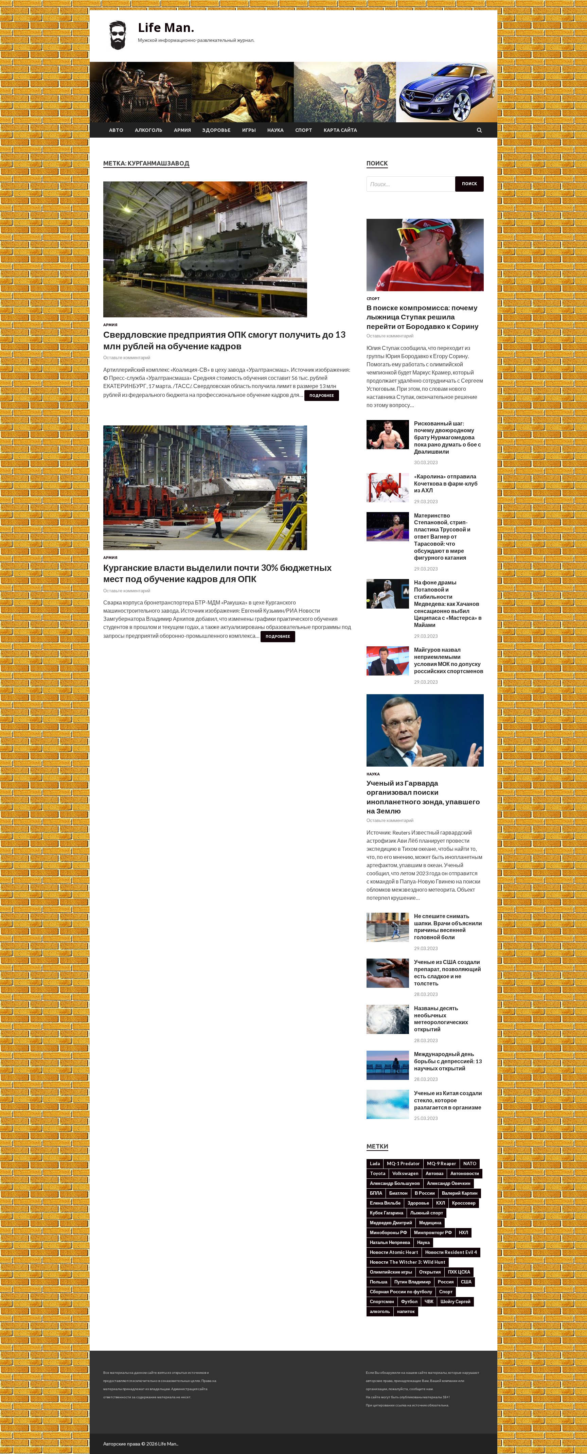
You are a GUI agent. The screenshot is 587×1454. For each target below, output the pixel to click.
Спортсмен (382, 1301)
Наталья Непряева (390, 1242)
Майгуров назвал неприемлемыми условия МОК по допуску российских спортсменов (448, 660)
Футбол (409, 1301)
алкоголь (380, 1311)
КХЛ (440, 1203)
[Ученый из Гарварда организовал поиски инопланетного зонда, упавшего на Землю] (425, 768)
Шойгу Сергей (455, 1301)
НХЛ (463, 1232)
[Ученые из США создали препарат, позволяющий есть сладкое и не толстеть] (388, 985)
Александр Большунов (395, 1183)
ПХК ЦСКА (459, 1272)
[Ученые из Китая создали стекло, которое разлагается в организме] (388, 1117)
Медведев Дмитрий (391, 1222)
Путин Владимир (412, 1281)
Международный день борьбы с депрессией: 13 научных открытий (448, 1061)
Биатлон (398, 1193)
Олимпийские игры (391, 1272)
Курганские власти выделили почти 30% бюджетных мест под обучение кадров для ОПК (217, 573)
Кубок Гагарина (386, 1212)
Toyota (377, 1173)
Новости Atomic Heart (394, 1252)
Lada (375, 1163)
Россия (446, 1281)
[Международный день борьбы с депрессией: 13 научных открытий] (388, 1077)
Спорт (303, 130)
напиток (406, 1311)
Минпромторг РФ (433, 1232)
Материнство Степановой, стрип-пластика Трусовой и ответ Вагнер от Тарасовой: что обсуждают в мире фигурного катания (442, 536)
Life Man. (166, 27)
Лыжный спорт (426, 1212)
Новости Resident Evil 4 (451, 1252)
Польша (378, 1281)
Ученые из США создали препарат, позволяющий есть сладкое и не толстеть (447, 972)
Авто (116, 130)
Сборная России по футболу (401, 1291)
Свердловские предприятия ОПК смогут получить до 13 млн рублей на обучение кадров (224, 340)
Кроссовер (464, 1203)
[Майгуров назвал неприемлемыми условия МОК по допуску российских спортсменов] (388, 673)
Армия (182, 130)
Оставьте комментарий (126, 357)
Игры (249, 130)
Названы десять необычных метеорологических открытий (441, 1018)
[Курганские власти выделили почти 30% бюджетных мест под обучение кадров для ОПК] (228, 490)
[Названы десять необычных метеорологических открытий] (388, 1032)
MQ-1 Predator (403, 1163)
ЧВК (429, 1301)
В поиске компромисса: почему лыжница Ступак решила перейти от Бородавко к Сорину (423, 316)
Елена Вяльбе (385, 1203)
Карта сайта (340, 130)
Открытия (430, 1272)
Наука (275, 130)
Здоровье (216, 130)
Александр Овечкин (448, 1183)
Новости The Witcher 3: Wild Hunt (407, 1262)
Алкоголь (148, 130)
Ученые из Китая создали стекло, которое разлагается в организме (448, 1100)
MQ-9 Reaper (441, 1163)
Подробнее (321, 395)
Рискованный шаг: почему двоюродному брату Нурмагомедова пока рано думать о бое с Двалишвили (447, 437)
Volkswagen (405, 1173)
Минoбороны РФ (388, 1232)
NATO (469, 1163)
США (466, 1281)
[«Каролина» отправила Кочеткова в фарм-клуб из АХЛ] (388, 500)
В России (425, 1193)
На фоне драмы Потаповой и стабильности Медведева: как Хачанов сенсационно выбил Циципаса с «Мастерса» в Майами (448, 603)
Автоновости (464, 1173)
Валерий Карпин (460, 1193)
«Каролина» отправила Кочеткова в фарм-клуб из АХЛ (446, 483)
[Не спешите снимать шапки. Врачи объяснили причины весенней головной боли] (388, 939)
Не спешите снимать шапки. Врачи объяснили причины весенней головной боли (448, 926)
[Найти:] (425, 184)
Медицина (430, 1222)
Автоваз (434, 1173)
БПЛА (376, 1193)
